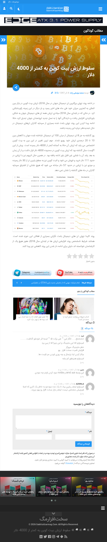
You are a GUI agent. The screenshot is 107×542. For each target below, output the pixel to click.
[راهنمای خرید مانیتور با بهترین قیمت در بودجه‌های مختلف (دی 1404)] (89, 487)
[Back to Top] (53, 514)
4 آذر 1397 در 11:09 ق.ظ (68, 369)
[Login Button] (4, 8)
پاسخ (82, 362)
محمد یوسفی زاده (77, 93)
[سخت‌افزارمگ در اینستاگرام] (53, 536)
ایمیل (49, 431)
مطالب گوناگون (93, 30)
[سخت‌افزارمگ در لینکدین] (41, 536)
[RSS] (66, 536)
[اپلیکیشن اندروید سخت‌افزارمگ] (61, 536)
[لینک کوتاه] (52, 93)
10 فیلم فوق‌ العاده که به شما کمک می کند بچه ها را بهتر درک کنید (33, 318)
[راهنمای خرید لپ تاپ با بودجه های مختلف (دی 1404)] (53, 487)
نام (90, 431)
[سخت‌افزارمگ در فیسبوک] (49, 536)
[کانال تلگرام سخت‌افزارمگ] (57, 536)
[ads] (53, 20)
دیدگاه (86, 328)
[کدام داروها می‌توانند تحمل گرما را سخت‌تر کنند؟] (74, 309)
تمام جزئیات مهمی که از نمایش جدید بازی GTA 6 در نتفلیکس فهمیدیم (55, 284)
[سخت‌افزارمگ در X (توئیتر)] (45, 536)
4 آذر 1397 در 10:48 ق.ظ (63, 384)
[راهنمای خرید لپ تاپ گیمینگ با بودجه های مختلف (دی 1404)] (17, 487)
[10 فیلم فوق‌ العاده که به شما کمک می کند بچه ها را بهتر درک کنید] (33, 309)
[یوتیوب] (75, 272)
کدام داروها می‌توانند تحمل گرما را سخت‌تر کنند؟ (76, 318)
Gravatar (69, 463)
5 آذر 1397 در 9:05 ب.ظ (69, 336)
